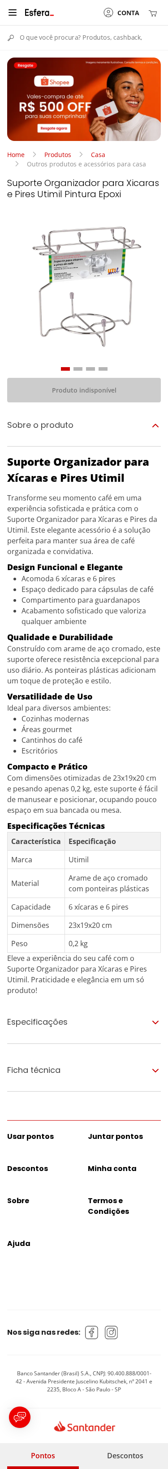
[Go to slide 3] (90, 369)
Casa (98, 154)
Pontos (43, 1456)
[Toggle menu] (12, 12)
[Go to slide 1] (65, 369)
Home (16, 154)
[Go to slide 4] (103, 369)
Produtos (57, 154)
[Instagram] (111, 1332)
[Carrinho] (154, 12)
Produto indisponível (84, 390)
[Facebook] (92, 1332)
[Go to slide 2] (77, 369)
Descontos (125, 1456)
